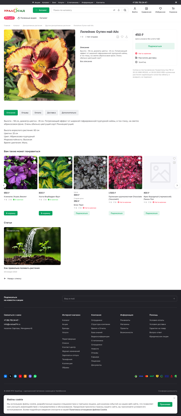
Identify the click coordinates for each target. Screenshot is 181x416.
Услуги (65, 332)
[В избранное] (122, 37)
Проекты (124, 328)
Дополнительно (69, 112)
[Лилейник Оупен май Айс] (39, 65)
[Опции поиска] (113, 10)
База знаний (96, 332)
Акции (65, 324)
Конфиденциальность (167, 391)
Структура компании (100, 324)
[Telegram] (15, 376)
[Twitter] (10, 376)
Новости (95, 349)
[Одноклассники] (25, 376)
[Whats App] (35, 376)
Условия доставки (157, 324)
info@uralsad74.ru (12, 324)
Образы (65, 367)
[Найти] (125, 10)
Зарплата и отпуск (70, 355)
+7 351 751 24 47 (140, 2)
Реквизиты (125, 320)
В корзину (10, 213)
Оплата (38, 112)
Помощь (153, 315)
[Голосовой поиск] (119, 10)
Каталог (65, 320)
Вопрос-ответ (155, 332)
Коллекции (67, 363)
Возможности (126, 332)
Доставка (51, 112)
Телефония (67, 359)
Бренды (65, 328)
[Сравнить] (117, 37)
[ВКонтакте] (5, 376)
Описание (10, 112)
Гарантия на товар (157, 328)
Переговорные (69, 339)
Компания (96, 315)
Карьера (95, 357)
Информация (126, 315)
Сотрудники (96, 320)
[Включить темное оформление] (176, 2)
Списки (65, 343)
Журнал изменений (71, 351)
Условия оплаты (156, 320)
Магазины (124, 324)
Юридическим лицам (159, 336)
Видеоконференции (100, 336)
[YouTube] (20, 376)
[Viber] (30, 376)
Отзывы (25, 112)
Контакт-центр (69, 347)
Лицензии (95, 361)
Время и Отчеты (98, 328)
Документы (96, 365)
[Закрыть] (174, 398)
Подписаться (155, 46)
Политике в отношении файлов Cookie (88, 409)
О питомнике (97, 340)
